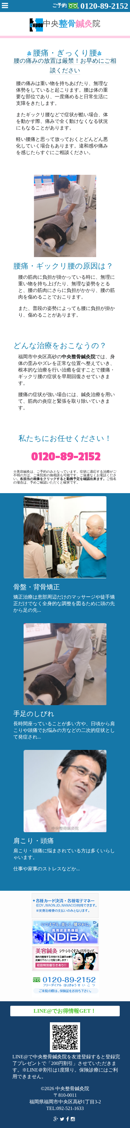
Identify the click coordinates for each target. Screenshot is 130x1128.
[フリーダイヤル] (65, 985)
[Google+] (57, 1119)
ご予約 (90, 6)
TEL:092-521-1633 (65, 1108)
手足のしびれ (33, 713)
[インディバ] (65, 933)
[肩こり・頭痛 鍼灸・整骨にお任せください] (65, 791)
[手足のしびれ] (65, 664)
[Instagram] (74, 1119)
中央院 (71, 23)
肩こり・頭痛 (33, 840)
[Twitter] (63, 1119)
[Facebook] (68, 1119)
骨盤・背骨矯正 (36, 587)
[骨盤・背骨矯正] (65, 537)
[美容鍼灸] (65, 959)
